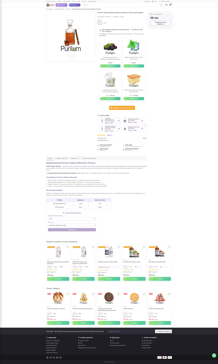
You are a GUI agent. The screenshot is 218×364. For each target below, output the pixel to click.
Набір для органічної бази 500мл (108, 262)
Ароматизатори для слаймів (118, 345)
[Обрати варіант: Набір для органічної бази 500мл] (142, 121)
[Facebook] (54, 357)
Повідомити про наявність (160, 23)
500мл (55, 266)
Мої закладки (145, 345)
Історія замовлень (147, 343)
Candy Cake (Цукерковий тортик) (82, 308)
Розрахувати (72, 229)
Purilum (68, 9)
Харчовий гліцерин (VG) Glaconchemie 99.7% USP (79, 262)
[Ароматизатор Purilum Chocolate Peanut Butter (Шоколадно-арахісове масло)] (109, 298)
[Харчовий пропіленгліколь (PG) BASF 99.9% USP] (102, 121)
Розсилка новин (146, 347)
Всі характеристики (102, 140)
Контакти (59, 1)
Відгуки (109, 135)
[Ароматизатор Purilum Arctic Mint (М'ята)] (134, 47)
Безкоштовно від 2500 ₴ (131, 148)
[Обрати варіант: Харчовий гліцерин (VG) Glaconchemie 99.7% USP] (119, 129)
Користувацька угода (52, 343)
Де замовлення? (92, 1)
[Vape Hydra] (51, 5)
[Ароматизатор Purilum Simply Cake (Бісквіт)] (134, 80)
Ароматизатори (59, 9)
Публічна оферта (51, 350)
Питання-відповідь (90, 158)
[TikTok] (57, 357)
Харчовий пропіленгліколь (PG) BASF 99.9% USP (58, 262)
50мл (136, 266)
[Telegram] (50, 357)
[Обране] (166, 5)
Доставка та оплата (51, 352)
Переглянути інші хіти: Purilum (123, 108)
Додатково (115, 337)
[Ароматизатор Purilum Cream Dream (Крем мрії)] (159, 298)
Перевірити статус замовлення (87, 347)
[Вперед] (145, 124)
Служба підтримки (86, 337)
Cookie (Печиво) (128, 308)
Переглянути (110, 66)
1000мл (61, 266)
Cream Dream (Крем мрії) (156, 308)
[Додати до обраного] (67, 247)
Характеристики (62, 158)
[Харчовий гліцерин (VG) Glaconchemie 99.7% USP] (102, 128)
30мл (130, 266)
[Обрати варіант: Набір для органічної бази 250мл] (142, 129)
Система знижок (114, 343)
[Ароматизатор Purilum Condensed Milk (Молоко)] (110, 80)
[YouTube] (60, 357)
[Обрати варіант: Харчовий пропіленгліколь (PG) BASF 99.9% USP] (119, 121)
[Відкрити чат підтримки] (214, 355)
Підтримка (75, 5)
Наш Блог (84, 1)
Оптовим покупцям (51, 345)
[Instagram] (47, 357)
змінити (108, 267)
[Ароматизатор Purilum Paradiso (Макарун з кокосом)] (58, 298)
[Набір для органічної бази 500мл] (125, 121)
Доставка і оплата (50, 1)
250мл (49, 266)
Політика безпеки (51, 347)
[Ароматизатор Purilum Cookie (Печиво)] (134, 298)
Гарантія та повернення (53, 340)
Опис (50, 158)
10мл (125, 266)
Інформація (52, 337)
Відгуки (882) (66, 1)
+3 (140, 266)
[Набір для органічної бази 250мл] (125, 128)
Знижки (74, 1)
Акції (79, 1)
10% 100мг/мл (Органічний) (131, 262)
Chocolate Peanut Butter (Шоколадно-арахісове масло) (107, 309)
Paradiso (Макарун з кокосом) (56, 308)
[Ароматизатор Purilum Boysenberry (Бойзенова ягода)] (110, 47)
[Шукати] (161, 5)
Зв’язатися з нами (83, 340)
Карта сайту (81, 345)
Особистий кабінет (165, 1)
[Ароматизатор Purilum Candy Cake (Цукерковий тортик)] (83, 298)
